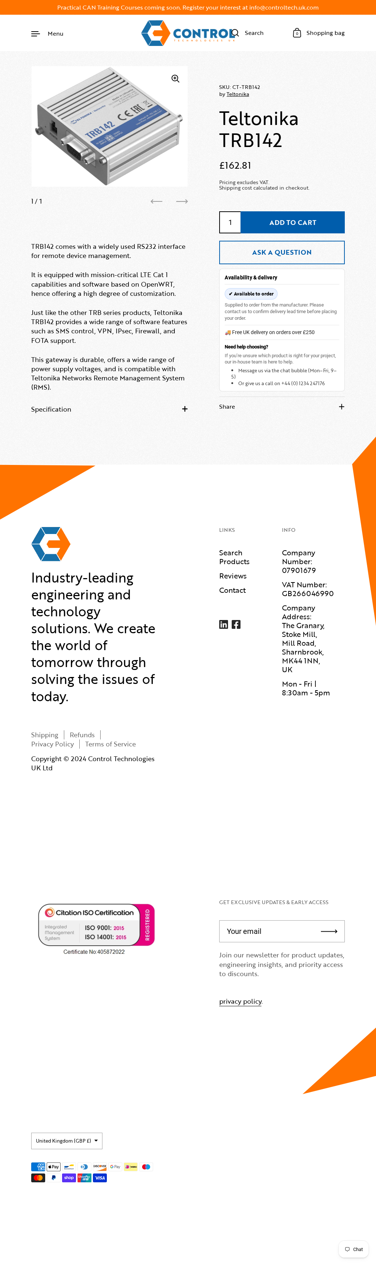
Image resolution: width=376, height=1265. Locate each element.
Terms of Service (110, 744)
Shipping (44, 734)
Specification (51, 409)
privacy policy (240, 1001)
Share (227, 406)
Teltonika (238, 94)
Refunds (82, 734)
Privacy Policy (52, 744)
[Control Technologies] (188, 33)
